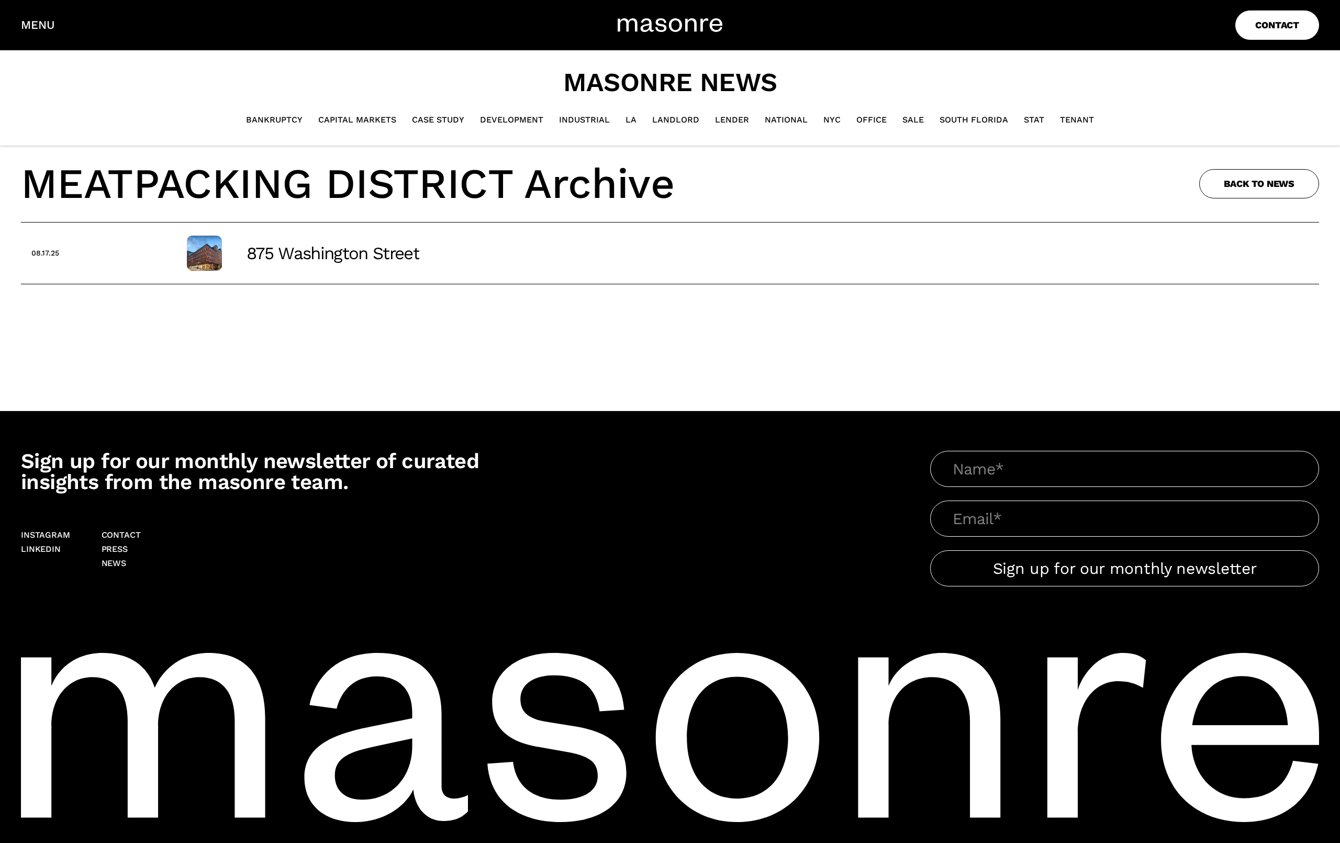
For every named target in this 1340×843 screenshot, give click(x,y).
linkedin (41, 549)
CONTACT (1277, 24)
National (786, 120)
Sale (913, 120)
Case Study (438, 120)
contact (121, 535)
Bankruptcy (274, 120)
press (115, 549)
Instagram (45, 535)
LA (631, 120)
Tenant (1077, 120)
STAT (1034, 120)
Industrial (584, 120)
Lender (732, 120)
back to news (1259, 183)
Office (871, 120)
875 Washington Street (333, 253)
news (114, 563)
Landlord (675, 120)
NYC (832, 120)
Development (511, 120)
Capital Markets (357, 120)
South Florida (974, 120)
